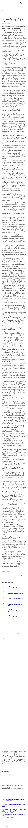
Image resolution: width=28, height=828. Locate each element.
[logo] (11, 3)
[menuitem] (20, 3)
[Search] (20, 3)
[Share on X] (22, 575)
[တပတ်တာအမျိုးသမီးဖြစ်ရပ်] (12, 13)
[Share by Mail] (14, 575)
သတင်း (9, 23)
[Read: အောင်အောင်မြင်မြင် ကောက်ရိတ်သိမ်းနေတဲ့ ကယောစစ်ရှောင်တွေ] (3, 805)
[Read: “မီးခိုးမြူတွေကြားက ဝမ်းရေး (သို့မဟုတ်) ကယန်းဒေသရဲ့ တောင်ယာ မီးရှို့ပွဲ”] (3, 800)
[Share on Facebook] (6, 575)
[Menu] (24, 3)
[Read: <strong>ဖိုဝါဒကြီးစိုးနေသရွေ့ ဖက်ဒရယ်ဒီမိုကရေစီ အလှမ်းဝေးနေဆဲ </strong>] (3, 815)
